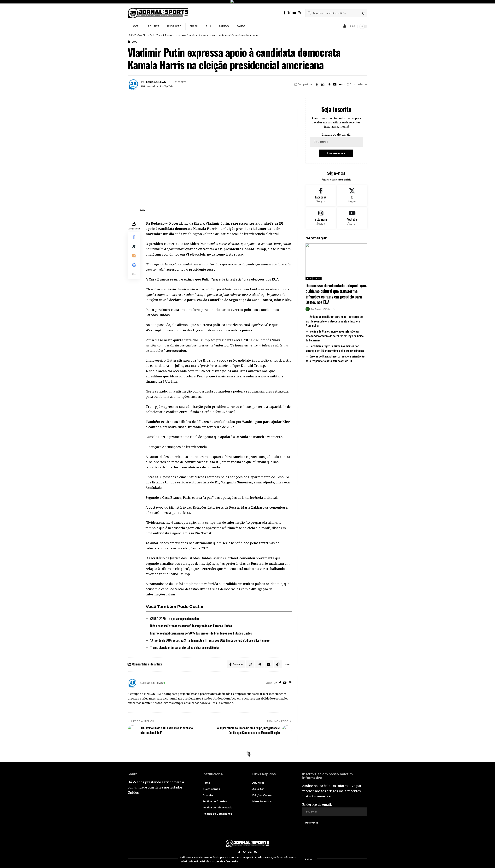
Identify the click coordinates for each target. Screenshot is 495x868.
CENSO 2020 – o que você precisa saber (174, 618)
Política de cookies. (227, 861)
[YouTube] (294, 12)
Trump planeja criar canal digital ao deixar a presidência (184, 647)
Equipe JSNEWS (156, 81)
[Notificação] (344, 26)
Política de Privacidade (194, 861)
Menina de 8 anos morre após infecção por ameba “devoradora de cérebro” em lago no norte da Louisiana (335, 335)
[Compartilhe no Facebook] (316, 84)
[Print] (133, 264)
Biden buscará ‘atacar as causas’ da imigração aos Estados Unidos (191, 625)
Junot (318, 309)
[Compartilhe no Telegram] (328, 84)
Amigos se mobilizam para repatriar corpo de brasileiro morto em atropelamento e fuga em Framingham (334, 321)
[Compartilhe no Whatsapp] (322, 84)
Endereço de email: (336, 134)
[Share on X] (133, 246)
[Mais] (340, 84)
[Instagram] (299, 12)
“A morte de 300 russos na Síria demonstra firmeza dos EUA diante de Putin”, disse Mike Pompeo (210, 640)
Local (317, 278)
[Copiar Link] (278, 664)
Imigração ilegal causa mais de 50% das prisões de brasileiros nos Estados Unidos (201, 633)
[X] (289, 12)
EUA (134, 41)
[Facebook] (285, 12)
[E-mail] (334, 84)
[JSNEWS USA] (158, 13)
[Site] (275, 683)
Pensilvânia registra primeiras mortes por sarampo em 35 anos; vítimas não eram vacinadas (335, 348)
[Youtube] (352, 217)
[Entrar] (337, 26)
